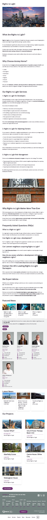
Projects (19, 517)
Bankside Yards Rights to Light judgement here (27, 292)
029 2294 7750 (21, 504)
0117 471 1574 (13, 504)
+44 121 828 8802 (36, 352)
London (5, 69)
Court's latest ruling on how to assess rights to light (27, 262)
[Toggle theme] (38, 517)
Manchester (5, 73)
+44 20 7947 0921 (22, 352)
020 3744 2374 (3, 504)
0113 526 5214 (24, 504)
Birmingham (6, 71)
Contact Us (22, 323)
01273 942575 (16, 504)
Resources (28, 517)
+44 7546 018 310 (7, 354)
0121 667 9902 (8, 504)
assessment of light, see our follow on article (30, 293)
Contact (33, 517)
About (9, 517)
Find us (3, 507)
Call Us (4, 329)
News (23, 517)
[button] (42, 260)
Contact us (5, 494)
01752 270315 (43, 504)
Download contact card (8, 358)
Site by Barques (42, 512)
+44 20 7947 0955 (7, 352)
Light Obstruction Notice (10, 250)
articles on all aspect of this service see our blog (25, 289)
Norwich (5, 79)
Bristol (4, 75)
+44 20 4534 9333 (7, 380)
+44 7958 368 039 (36, 354)
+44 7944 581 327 (7, 381)
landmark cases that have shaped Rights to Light (25, 295)
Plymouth (5, 81)
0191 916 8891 (34, 504)
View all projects (7, 488)
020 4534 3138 (7, 322)
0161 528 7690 (28, 504)
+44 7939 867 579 (22, 354)
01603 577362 (39, 504)
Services (14, 517)
